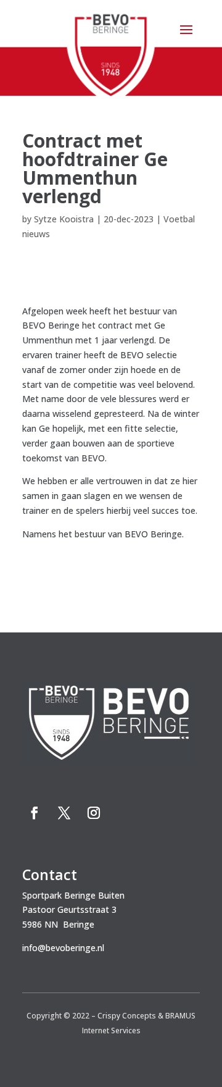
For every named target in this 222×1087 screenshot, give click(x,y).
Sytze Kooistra (64, 219)
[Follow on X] (64, 812)
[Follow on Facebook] (34, 812)
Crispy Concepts (126, 1015)
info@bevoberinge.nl (63, 948)
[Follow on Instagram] (93, 812)
